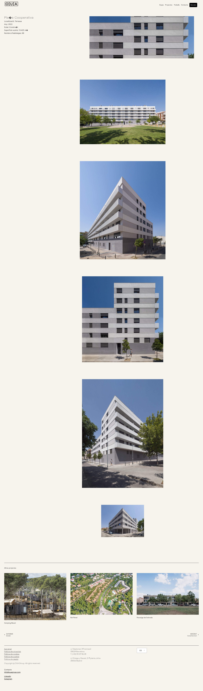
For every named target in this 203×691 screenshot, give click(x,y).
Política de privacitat (12, 652)
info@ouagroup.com (12, 672)
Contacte (184, 5)
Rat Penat (73, 618)
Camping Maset (10, 623)
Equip (161, 5)
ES (141, 650)
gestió (15, 659)
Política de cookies (11, 654)
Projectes (168, 5)
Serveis (193, 5)
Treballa (177, 5)
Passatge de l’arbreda (145, 618)
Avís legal (8, 649)
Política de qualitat (11, 657)
